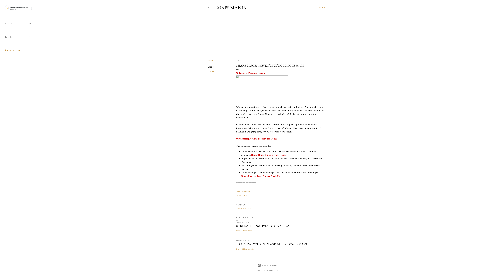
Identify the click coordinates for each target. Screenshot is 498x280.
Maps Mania (231, 8)
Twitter (211, 71)
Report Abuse (12, 50)
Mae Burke (274, 270)
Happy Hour (257, 155)
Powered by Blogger (269, 265)
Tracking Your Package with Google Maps (271, 244)
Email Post (246, 192)
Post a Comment (243, 209)
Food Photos (263, 176)
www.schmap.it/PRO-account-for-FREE (256, 138)
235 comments (248, 249)
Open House (280, 155)
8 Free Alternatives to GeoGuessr (264, 226)
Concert (268, 155)
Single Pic (275, 176)
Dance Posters (248, 176)
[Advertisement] (267, 35)
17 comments (247, 231)
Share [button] (210, 61)
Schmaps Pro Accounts (250, 73)
